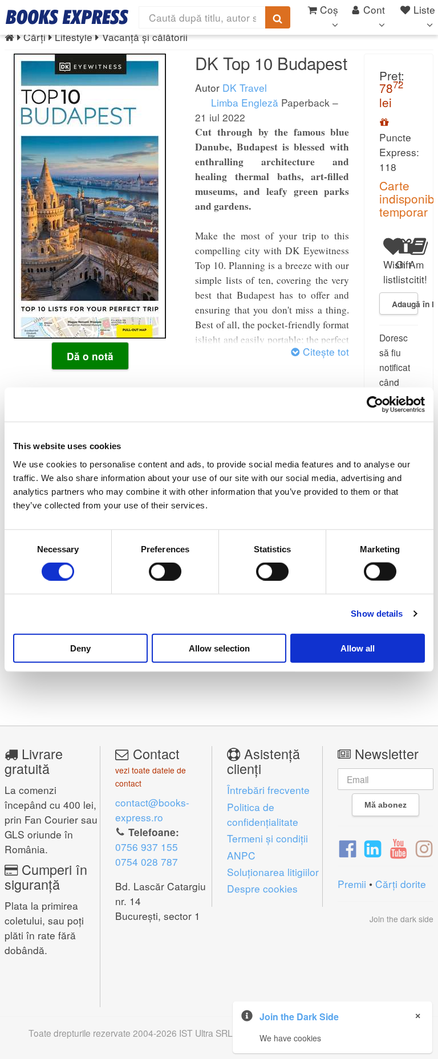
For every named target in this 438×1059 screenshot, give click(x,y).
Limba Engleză (243, 102)
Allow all (357, 648)
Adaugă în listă (405, 303)
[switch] (165, 572)
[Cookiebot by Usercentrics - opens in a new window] (375, 404)
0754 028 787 (146, 861)
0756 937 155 (146, 847)
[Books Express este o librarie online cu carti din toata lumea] (67, 17)
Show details (377, 613)
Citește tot (324, 351)
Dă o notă (90, 356)
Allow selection (219, 648)
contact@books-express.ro (152, 809)
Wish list (387, 271)
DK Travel (244, 87)
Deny (80, 648)
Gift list (400, 271)
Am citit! (413, 271)
